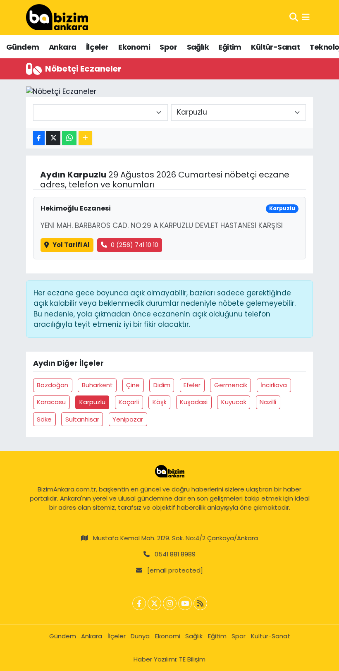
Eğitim (229, 47)
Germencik (230, 385)
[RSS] (200, 603)
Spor (168, 47)
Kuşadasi (194, 402)
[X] (154, 603)
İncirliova (273, 385)
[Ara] (293, 17)
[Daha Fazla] (85, 138)
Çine (133, 385)
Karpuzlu (92, 402)
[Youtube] (185, 603)
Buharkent (97, 385)
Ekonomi (134, 47)
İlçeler (97, 47)
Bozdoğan (52, 385)
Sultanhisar (82, 419)
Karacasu (51, 402)
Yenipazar (127, 419)
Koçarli (129, 402)
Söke (44, 419)
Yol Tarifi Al (71, 244)
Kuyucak (233, 402)
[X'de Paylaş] (53, 138)
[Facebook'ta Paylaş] (39, 138)
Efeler (192, 385)
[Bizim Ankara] (57, 17)
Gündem (22, 47)
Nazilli (268, 402)
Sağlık (198, 47)
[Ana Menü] (306, 17)
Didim (161, 385)
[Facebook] (139, 603)
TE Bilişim (192, 659)
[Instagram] (170, 603)
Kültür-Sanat (275, 47)
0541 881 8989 (175, 554)
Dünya (140, 636)
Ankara (62, 47)
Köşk (160, 402)
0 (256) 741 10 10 (134, 244)
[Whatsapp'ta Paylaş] (69, 138)
